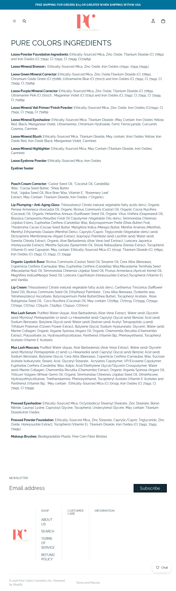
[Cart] (163, 21)
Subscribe (150, 488)
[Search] (24, 21)
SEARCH (47, 531)
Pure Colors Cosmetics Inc (35, 580)
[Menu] (14, 21)
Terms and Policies (88, 582)
